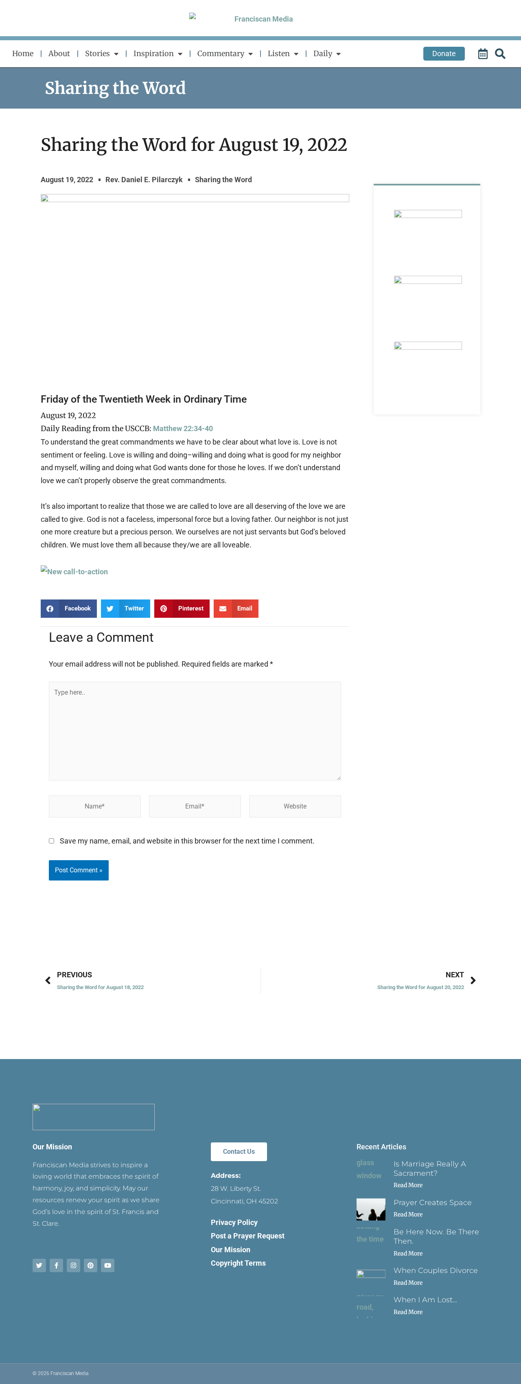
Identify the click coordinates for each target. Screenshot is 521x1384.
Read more (408, 1185)
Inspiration (154, 53)
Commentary (220, 53)
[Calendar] (484, 53)
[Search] (501, 53)
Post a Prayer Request (248, 1235)
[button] (69, 608)
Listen (279, 53)
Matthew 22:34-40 (183, 428)
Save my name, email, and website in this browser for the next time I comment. (187, 841)
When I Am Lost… (425, 1299)
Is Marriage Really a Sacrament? (430, 1169)
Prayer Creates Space (433, 1202)
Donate (444, 53)
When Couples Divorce (436, 1270)
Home (22, 53)
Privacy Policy (234, 1222)
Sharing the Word (115, 88)
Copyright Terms (238, 1263)
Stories (97, 53)
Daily (322, 53)
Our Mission (52, 1146)
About (59, 53)
